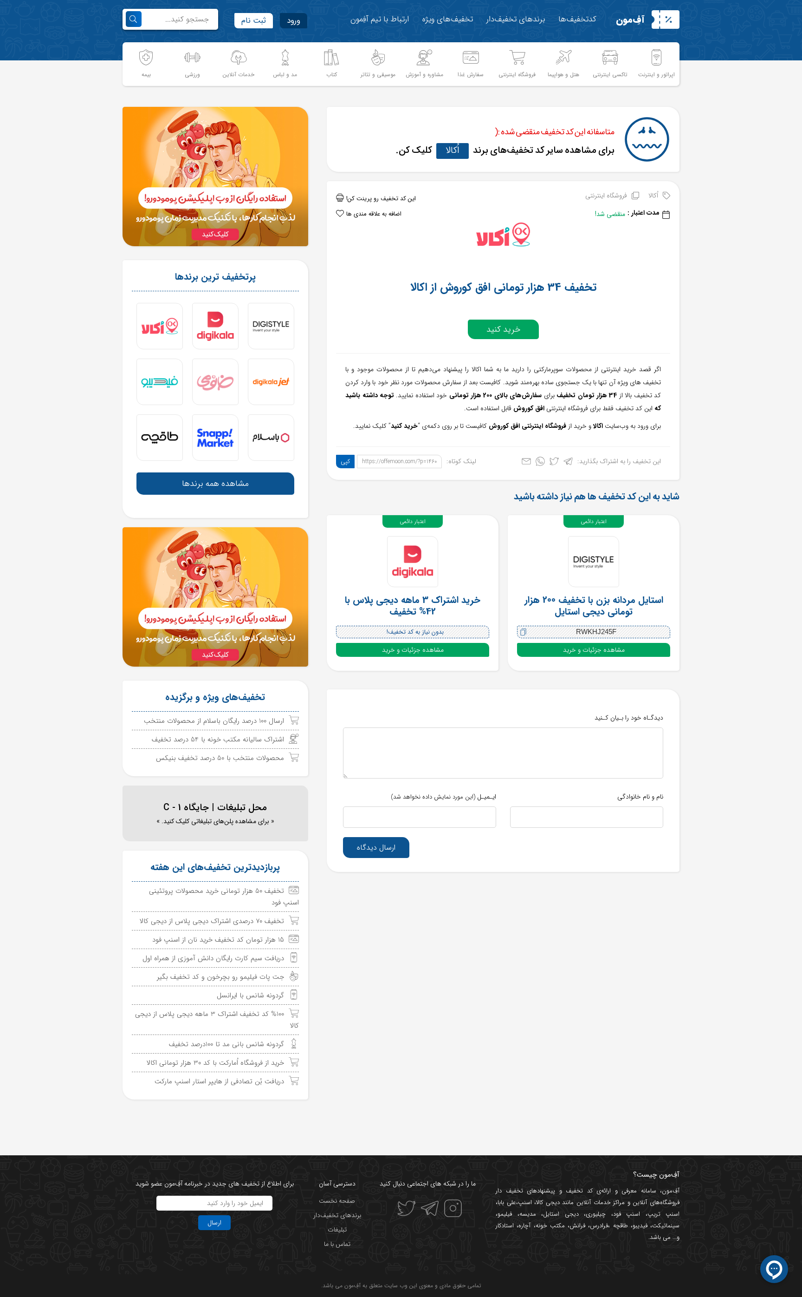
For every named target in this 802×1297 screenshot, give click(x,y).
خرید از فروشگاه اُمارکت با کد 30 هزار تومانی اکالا (215, 1062)
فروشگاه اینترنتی (606, 195)
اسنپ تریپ (663, 1214)
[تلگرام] (568, 463)
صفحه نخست (337, 1201)
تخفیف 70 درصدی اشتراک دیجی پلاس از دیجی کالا (212, 921)
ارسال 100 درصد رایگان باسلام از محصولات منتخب (214, 721)
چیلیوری (596, 1214)
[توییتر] (554, 463)
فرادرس (599, 1226)
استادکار (505, 1226)
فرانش (577, 1226)
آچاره (524, 1226)
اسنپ (525, 1202)
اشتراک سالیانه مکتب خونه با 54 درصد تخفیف (218, 739)
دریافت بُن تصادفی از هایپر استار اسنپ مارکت (219, 1081)
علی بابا (507, 1202)
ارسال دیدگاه (376, 847)
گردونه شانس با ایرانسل (250, 995)
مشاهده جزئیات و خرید (594, 650)
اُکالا (452, 150)
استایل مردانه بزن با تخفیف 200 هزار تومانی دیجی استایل (593, 606)
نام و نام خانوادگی (640, 797)
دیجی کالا (548, 1202)
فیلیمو (505, 1214)
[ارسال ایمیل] (526, 463)
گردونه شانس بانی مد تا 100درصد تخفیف (226, 1044)
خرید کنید (503, 329)
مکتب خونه (550, 1226)
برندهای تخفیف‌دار (515, 19)
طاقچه (618, 1226)
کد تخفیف (579, 1191)
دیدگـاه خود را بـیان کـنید (629, 718)
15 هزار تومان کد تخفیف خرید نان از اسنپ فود (218, 939)
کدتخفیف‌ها (577, 19)
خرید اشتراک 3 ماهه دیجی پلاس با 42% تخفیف (412, 606)
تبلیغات (337, 1230)
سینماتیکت (665, 1226)
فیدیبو (640, 1226)
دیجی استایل (561, 1214)
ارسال (214, 1223)
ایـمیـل (443, 797)
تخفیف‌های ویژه (447, 19)
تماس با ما (337, 1244)
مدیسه (527, 1214)
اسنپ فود (626, 1214)
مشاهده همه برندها (215, 483)
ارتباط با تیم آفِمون (379, 19)
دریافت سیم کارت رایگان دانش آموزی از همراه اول (213, 958)
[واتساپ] (540, 463)
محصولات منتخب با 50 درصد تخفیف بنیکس (220, 758)
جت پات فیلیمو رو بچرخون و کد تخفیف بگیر (220, 977)
